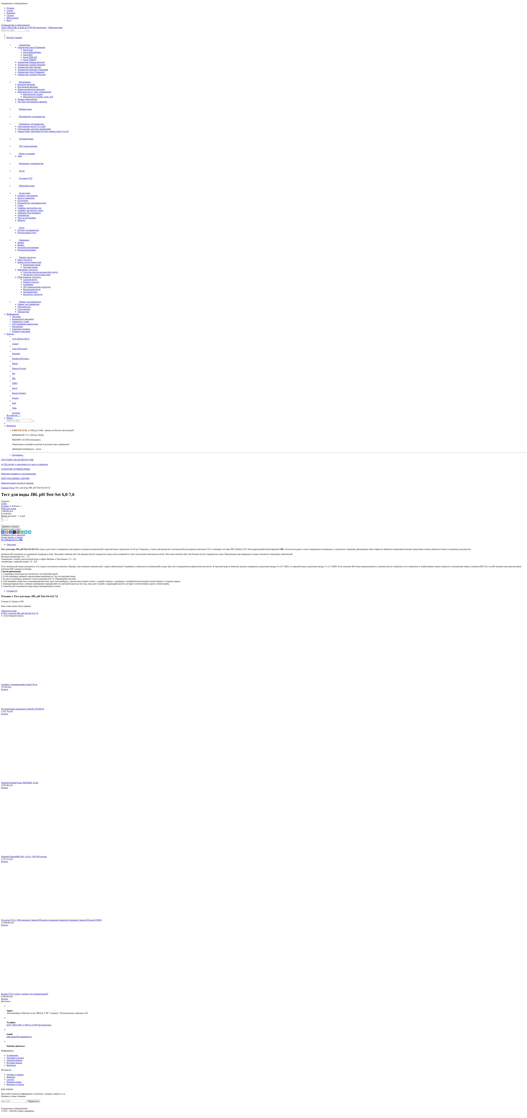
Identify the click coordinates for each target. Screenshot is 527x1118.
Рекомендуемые (14, 1082)
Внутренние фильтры (28, 87)
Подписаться (33, 1101)
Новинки (11, 1077)
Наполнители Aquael (33, 94)
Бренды (10, 334)
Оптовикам (17, 326)
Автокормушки (30, 292)
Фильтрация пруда (31, 289)
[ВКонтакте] (2, 532)
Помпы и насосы (31, 282)
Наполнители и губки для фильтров (34, 92)
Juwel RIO (28, 55)
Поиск (10, 418)
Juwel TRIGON (30, 57)
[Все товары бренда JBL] (4, 503)
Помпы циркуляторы (27, 99)
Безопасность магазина (23, 319)
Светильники (24, 309)
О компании (12, 1055)
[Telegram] (29, 532)
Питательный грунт (27, 232)
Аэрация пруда (30, 279)
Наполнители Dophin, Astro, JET (38, 97)
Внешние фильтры (26, 84)
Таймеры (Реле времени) (29, 213)
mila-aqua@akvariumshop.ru (19, 1037)
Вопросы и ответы (15, 1084)
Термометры (23, 215)
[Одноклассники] (6, 532)
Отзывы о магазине (21, 331)
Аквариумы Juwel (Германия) (31, 47)
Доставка (16, 316)
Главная (5, 488)
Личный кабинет (15, 1060)
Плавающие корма (31, 265)
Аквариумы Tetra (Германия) (31, 72)
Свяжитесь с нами (20, 321)
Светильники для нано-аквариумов (34, 129)
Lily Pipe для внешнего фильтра (32, 102)
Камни (21, 242)
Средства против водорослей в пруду (40, 272)
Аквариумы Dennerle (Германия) (33, 69)
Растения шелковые (27, 250)
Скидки (10, 1079)
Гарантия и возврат (21, 329)
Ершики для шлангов (28, 195)
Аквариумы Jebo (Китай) (29, 67)
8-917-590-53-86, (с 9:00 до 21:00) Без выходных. (24, 27)
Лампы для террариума (28, 304)
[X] (14, 532)
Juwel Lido (28, 50)
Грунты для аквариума (28, 230)
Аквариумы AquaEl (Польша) (31, 65)
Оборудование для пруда (29, 277)
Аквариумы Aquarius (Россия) (32, 74)
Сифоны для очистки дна (29, 208)
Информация (13, 314)
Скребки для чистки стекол (30, 210)
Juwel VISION (29, 60)
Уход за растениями (27, 218)
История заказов (14, 1063)
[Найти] (28, 30)
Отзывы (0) (12, 591)
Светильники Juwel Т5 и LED (32, 126)
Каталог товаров (14, 37)
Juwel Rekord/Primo (32, 52)
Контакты (11, 426)
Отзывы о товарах (15, 1074)
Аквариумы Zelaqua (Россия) (31, 62)
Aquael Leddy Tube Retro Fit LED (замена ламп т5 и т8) (43, 131)
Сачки (20, 205)
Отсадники (23, 200)
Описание (11, 544)
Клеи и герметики (26, 198)
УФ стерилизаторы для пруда (36, 287)
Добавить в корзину (10, 527)
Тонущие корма (30, 267)
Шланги (21, 220)
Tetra (20, 156)
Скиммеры (28, 284)
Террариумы (23, 312)
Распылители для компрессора (32, 203)
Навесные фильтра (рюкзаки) (31, 89)
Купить (4, 689)
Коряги (21, 245)
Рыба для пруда (25, 260)
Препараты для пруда (28, 270)
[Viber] (18, 532)
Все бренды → (13, 415)
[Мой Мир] (10, 532)
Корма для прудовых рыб (29, 262)
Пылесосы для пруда (32, 294)
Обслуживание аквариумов (25, 324)
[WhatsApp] (22, 532)
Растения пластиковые (28, 247)
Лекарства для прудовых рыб (36, 274)
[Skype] (25, 532)
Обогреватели (24, 307)
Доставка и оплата (15, 1058)
